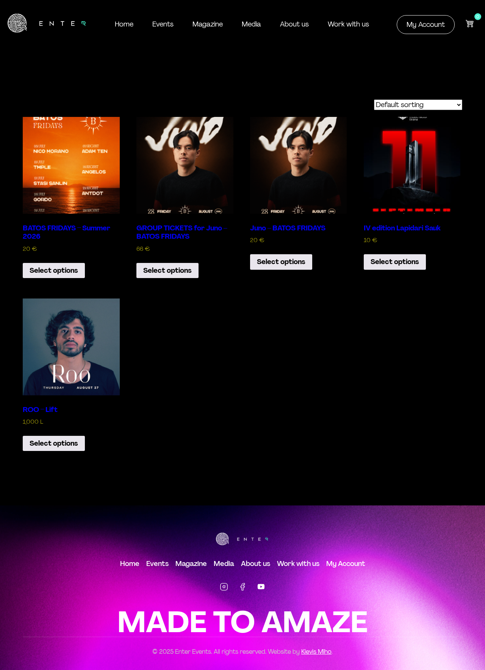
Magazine (207, 24)
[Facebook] (242, 588)
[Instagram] (224, 588)
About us (294, 24)
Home (124, 24)
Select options (54, 270)
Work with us (348, 24)
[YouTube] (261, 588)
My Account (426, 24)
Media (251, 24)
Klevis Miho (316, 652)
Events (163, 24)
